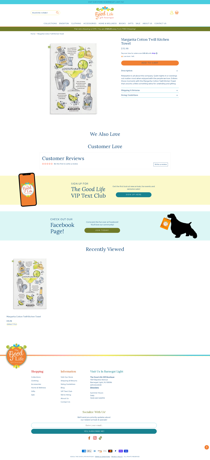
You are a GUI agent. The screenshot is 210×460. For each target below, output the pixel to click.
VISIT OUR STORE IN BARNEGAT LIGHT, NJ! (106, 2)
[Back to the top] (207, 447)
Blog (63, 388)
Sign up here (134, 194)
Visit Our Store (67, 377)
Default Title (12, 324)
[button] (177, 12)
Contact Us (160, 23)
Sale (138, 23)
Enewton (64, 23)
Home (33, 34)
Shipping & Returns (69, 381)
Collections (50, 23)
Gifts (130, 23)
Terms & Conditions (102, 456)
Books (122, 23)
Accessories (89, 23)
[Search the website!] (57, 12)
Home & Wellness (108, 23)
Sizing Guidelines (68, 384)
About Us (147, 23)
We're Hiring (66, 395)
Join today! (102, 230)
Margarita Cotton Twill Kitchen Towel (24, 317)
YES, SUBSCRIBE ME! (94, 431)
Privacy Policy (117, 456)
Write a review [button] (161, 164)
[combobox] (45, 12)
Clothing (76, 23)
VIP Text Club (66, 391)
